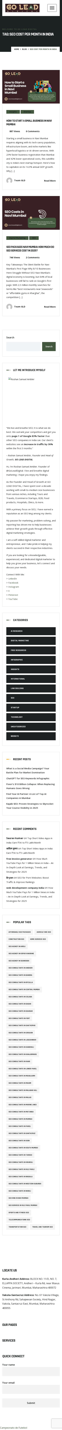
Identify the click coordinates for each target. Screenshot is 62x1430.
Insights (13, 111)
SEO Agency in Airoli (17, 946)
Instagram (13, 586)
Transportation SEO (17, 1227)
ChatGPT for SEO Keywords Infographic (28, 778)
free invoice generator (19, 858)
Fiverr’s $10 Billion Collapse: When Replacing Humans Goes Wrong (30, 786)
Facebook (13, 582)
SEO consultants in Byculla (21, 982)
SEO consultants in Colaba (20, 997)
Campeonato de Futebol (13, 1427)
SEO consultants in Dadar (20, 1004)
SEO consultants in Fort (19, 1018)
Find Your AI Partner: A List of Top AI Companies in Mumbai (26, 795)
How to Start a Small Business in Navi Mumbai (29, 122)
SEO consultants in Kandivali (21, 1047)
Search (10, 337)
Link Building (17, 688)
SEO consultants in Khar (19, 1061)
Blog (24, 49)
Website (15, 736)
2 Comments (32, 257)
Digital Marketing (17, 238)
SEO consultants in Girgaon (21, 1033)
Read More (49, 180)
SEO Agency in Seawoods (19, 961)
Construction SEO (16, 939)
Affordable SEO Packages (20, 932)
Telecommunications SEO (19, 1220)
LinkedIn (12, 578)
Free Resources (18, 650)
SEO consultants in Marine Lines (23, 1105)
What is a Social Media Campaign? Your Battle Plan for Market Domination (27, 770)
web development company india (25, 887)
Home (16, 49)
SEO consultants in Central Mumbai (24, 989)
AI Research (16, 631)
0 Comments (32, 131)
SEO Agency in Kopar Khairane (21, 953)
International (18, 679)
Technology (16, 717)
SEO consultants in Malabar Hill (23, 1090)
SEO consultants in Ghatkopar (22, 1025)
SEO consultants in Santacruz (22, 1133)
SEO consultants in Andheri (21, 968)
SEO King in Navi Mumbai (18, 1198)
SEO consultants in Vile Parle (21, 1169)
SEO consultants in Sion (19, 1141)
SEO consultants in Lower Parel (23, 1069)
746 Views (14, 257)
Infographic (17, 659)
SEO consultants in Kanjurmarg (23, 1054)
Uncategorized (18, 726)
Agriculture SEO (44, 932)
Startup (27, 111)
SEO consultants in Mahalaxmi (22, 1076)
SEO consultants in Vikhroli (21, 1162)
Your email (8, 1382)
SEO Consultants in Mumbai (20, 1119)
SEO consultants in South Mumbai (23, 1148)
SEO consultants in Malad (20, 1097)
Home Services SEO (38, 939)
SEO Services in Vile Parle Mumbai (23, 1205)
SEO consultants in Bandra (20, 975)
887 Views (14, 131)
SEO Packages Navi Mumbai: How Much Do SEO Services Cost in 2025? (30, 248)
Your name (8, 1364)
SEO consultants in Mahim (20, 1083)
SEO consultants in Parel (20, 1126)
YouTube (13, 598)
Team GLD (19, 180)
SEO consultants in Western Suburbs (25, 1184)
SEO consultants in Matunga (21, 1112)
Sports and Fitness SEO (19, 1212)
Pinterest (13, 594)
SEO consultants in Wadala (21, 1176)
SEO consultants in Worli (20, 1191)
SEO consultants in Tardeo (20, 1155)
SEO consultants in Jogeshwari (22, 1040)
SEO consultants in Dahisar (21, 1011)
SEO (34, 238)
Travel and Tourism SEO (42, 1227)
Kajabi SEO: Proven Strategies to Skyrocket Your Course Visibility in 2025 (29, 805)
